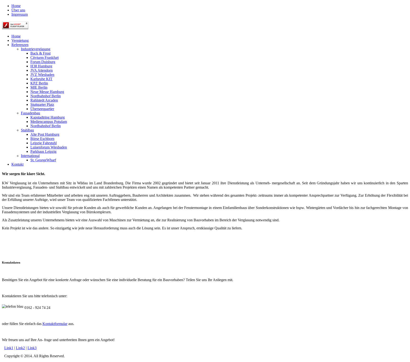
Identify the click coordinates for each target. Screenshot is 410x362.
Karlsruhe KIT (41, 79)
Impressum (19, 14)
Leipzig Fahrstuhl (43, 143)
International (30, 156)
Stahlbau (27, 130)
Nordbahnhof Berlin (45, 96)
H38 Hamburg (41, 66)
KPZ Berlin (39, 83)
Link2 (20, 348)
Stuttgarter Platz (42, 104)
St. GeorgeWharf (43, 160)
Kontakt (17, 164)
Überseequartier (42, 109)
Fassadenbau (30, 113)
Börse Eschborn (42, 139)
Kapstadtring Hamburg (47, 117)
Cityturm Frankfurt (44, 58)
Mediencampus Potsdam (48, 122)
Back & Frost (40, 53)
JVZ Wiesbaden (42, 75)
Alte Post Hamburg (44, 134)
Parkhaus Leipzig (43, 151)
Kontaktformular (54, 324)
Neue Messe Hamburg (47, 92)
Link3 (32, 348)
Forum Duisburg (42, 62)
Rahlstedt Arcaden (44, 100)
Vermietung (20, 40)
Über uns (18, 10)
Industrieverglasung (35, 49)
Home (16, 6)
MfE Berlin (38, 87)
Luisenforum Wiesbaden (48, 147)
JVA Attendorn (41, 70)
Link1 (8, 348)
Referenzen (19, 45)
